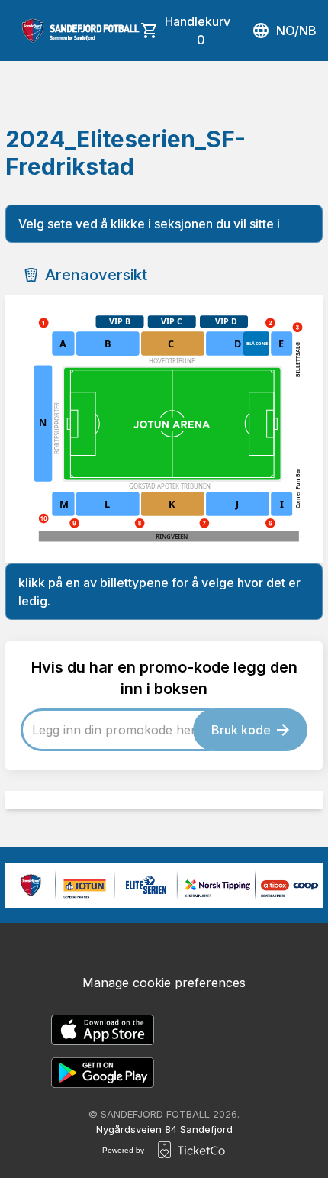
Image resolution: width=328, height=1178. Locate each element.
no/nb (296, 30)
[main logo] (80, 30)
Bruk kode (241, 729)
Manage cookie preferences (164, 982)
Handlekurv (197, 30)
